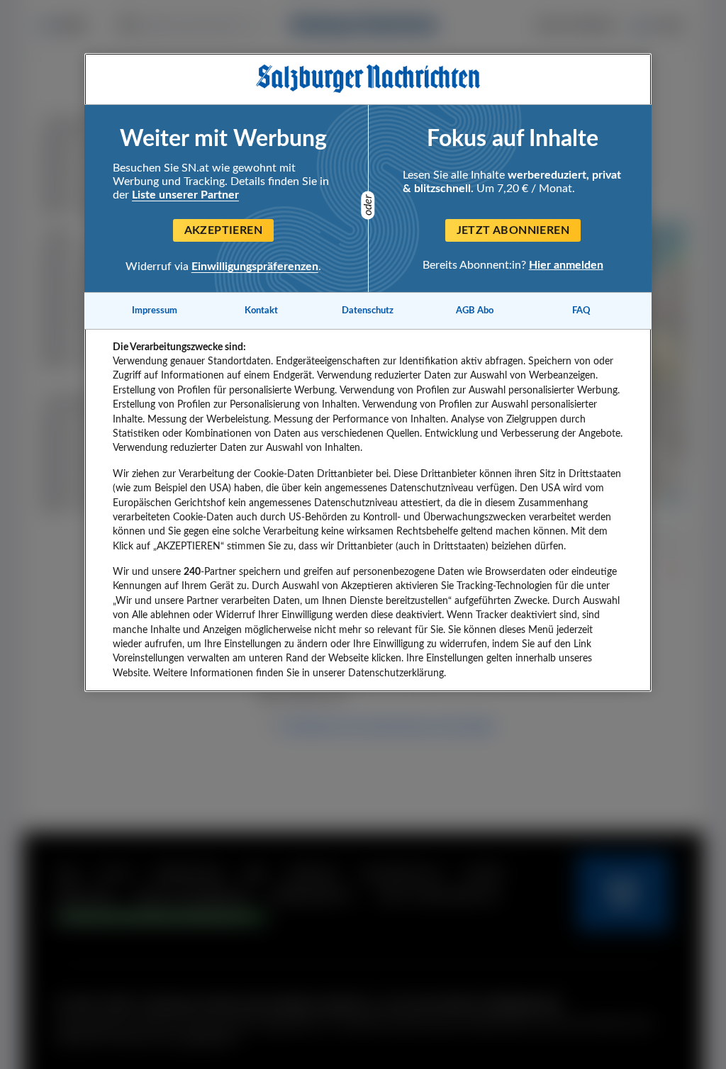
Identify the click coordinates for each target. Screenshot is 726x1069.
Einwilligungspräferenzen (254, 266)
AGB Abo (474, 310)
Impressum (154, 310)
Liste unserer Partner (185, 195)
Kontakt (261, 310)
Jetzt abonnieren (513, 230)
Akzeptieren (223, 230)
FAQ (581, 310)
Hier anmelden (566, 265)
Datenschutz (367, 310)
